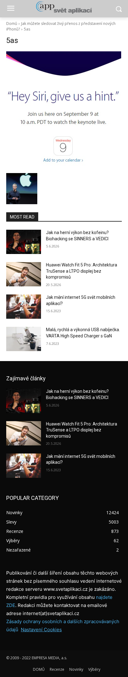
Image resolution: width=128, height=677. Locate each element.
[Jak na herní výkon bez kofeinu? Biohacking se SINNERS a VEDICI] (23, 242)
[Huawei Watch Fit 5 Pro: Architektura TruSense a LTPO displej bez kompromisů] (23, 274)
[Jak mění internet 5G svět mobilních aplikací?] (23, 306)
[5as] (64, 110)
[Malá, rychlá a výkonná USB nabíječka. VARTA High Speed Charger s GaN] (23, 339)
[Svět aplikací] (63, 7)
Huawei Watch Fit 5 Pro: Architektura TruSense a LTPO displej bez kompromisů (81, 271)
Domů (11, 23)
